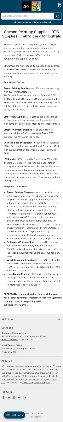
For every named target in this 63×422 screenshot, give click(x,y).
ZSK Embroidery (29, 376)
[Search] (58, 16)
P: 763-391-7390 (9, 339)
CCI (3, 382)
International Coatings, (29, 379)
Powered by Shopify (32, 417)
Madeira (53, 379)
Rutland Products (9, 379)
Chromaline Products (48, 376)
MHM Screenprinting (11, 376)
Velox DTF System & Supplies (36, 382)
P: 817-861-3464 (9, 352)
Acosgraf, (44, 379)
